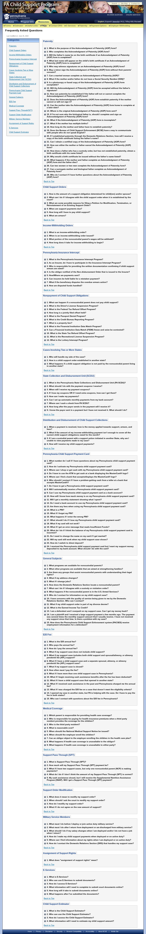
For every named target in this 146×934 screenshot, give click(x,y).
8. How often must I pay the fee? (62, 670)
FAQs (44, 26)
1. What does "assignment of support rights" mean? (72, 860)
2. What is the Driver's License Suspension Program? (72, 306)
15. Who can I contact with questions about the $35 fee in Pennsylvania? (82, 698)
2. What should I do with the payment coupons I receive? (74, 386)
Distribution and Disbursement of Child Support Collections (22, 85)
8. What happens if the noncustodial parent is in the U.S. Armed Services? (83, 592)
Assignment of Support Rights (21, 123)
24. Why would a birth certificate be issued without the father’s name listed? (84, 156)
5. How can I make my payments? (63, 396)
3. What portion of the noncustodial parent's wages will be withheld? (80, 239)
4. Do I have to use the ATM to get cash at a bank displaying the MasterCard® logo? (87, 473)
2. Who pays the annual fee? (61, 645)
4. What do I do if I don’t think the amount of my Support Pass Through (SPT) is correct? (90, 774)
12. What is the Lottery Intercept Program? (67, 340)
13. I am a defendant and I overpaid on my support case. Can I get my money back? (87, 611)
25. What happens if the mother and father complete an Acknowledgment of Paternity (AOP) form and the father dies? (88, 161)
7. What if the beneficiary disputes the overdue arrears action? (77, 282)
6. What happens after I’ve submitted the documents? (73, 894)
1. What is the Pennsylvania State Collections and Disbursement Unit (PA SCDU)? (86, 383)
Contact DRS (56, 26)
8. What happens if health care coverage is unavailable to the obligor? (81, 741)
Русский (137, 22)
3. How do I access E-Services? (62, 884)
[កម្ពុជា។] (116, 22)
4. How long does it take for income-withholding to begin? (75, 242)
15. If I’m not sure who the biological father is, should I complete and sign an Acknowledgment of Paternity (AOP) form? (84, 115)
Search (114, 4)
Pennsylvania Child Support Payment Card (20, 91)
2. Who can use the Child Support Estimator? (69, 914)
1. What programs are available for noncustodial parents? (75, 565)
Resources (43, 22)
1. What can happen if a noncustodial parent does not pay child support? (82, 302)
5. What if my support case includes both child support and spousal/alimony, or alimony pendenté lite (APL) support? (90, 656)
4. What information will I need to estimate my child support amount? (80, 921)
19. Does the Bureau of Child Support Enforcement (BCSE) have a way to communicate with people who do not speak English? (89, 131)
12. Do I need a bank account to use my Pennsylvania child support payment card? (87, 503)
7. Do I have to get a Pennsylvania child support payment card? (78, 486)
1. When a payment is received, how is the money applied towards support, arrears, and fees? (89, 428)
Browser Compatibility (74, 931)
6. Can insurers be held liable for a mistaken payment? (73, 279)
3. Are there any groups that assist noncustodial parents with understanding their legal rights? (89, 573)
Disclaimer (49, 931)
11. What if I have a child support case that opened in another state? (80, 680)
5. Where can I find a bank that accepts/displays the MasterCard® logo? (82, 477)
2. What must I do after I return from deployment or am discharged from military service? (89, 827)
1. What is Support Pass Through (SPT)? (66, 762)
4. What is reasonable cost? (60, 728)
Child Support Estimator (19, 132)
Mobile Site (114, 931)
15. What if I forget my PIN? (60, 513)
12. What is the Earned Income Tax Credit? (67, 608)
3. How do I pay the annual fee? (62, 648)
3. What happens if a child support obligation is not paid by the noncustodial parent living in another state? (91, 365)
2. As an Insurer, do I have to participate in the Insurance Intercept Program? (84, 263)
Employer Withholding (120, 26)
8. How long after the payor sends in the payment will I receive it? (78, 406)
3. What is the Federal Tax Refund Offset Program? (71, 309)
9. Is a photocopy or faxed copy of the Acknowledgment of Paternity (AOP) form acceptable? (85, 83)
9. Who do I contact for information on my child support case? (77, 595)
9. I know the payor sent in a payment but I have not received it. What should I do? (87, 410)
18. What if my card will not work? (63, 523)
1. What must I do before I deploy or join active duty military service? (80, 824)
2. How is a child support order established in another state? (76, 360)
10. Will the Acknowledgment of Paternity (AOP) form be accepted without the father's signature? (88, 89)
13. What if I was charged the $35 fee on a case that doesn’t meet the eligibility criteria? (89, 689)
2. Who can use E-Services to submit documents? (71, 880)
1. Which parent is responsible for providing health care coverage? (79, 715)
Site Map (124, 4)
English (101, 22)
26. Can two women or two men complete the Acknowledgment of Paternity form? (86, 166)
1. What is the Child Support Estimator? (66, 911)
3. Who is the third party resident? (63, 724)
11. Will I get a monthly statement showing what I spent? (74, 499)
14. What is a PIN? (55, 510)
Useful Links (32, 26)
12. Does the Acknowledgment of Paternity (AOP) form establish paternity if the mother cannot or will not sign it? (89, 100)
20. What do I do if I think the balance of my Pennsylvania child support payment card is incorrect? (90, 531)
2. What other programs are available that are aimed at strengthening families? (85, 569)
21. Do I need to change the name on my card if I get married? (77, 536)
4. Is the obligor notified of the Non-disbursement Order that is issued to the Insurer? (88, 272)
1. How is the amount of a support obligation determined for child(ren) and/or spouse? (89, 194)
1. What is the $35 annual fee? (61, 641)
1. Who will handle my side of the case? (66, 357)
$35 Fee (12, 102)
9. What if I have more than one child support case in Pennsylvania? (80, 673)
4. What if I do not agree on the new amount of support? (74, 807)
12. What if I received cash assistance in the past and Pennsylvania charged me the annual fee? (91, 685)
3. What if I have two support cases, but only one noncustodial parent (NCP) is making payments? (89, 769)
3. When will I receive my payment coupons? (68, 389)
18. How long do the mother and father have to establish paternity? (79, 127)
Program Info (27, 22)
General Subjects (16, 97)
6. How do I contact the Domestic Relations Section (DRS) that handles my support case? (90, 843)
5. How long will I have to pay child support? (68, 212)
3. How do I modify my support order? (65, 804)
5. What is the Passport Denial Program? (66, 316)
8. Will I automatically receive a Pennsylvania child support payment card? (83, 489)
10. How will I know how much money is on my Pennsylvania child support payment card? (90, 496)
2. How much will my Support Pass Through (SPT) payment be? (77, 765)
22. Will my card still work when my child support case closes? (77, 539)
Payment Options (99, 26)
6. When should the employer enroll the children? (71, 735)
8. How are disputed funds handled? (64, 285)
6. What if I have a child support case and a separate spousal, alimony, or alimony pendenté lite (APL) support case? (86, 662)
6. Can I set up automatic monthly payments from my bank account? (80, 400)
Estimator (19, 26)
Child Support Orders (17, 50)
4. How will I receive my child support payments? (70, 444)
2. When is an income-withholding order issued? (70, 236)
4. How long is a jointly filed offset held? (66, 313)
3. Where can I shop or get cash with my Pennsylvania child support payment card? (87, 470)
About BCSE (102, 931)
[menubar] (116, 15)
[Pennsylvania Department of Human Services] (16, 16)
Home (11, 22)
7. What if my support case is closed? (65, 667)
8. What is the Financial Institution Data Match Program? (74, 326)
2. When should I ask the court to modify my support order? (76, 800)
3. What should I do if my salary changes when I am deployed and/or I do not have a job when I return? (89, 832)
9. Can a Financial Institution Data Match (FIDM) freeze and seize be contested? (85, 330)
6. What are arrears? (56, 215)
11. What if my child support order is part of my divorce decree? (78, 604)
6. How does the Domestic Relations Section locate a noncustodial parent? (83, 585)
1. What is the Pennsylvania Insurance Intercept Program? (75, 259)
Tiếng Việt (129, 22)
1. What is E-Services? (57, 877)
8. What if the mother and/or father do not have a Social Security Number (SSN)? (86, 79)
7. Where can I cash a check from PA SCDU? (68, 403)
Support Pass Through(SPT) (21, 110)
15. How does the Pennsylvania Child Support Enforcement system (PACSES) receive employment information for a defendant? (88, 623)
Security (59, 931)
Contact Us (135, 4)
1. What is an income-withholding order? (66, 232)
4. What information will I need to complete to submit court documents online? (85, 887)
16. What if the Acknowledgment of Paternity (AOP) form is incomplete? (81, 120)
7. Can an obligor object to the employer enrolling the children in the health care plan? (89, 738)
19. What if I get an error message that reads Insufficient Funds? (78, 527)
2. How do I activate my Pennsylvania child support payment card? (79, 466)
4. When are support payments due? (64, 209)
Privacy (38, 931)
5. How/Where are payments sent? (63, 275)
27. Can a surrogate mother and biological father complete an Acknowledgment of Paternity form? (86, 170)
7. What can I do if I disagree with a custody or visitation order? (78, 588)
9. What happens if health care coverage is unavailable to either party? (81, 745)
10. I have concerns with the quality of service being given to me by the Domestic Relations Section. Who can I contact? (86, 599)
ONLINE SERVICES (133, 15)
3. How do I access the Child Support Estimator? (70, 917)
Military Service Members (19, 119)
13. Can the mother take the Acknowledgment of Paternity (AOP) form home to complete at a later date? (91, 106)
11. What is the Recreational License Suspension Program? (75, 336)
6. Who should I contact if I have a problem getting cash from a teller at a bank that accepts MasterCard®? (87, 481)
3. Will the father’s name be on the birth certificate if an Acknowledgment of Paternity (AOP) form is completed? (88, 56)
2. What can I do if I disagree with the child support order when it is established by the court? (89, 198)
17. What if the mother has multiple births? (67, 123)
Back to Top (49, 181)
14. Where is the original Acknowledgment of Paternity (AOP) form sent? (82, 111)
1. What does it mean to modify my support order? (71, 797)
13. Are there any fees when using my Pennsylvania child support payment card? (86, 506)
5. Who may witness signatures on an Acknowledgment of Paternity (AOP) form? (86, 66)
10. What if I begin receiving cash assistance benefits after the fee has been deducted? (89, 677)
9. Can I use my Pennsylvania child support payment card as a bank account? (85, 493)
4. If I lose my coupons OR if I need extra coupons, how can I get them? (81, 393)
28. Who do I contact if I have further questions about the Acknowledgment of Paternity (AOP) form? (89, 176)
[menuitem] (116, 15)
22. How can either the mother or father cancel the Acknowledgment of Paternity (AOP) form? (89, 146)
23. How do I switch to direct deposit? (65, 543)
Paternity (83, 26)
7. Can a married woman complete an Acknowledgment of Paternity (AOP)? (83, 75)
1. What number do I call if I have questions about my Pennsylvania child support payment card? (91, 462)
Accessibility (90, 931)
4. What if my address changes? (62, 578)
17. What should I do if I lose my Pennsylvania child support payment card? (83, 520)
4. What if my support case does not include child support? (76, 652)
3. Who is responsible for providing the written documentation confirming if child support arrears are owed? (90, 267)
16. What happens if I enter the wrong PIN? (67, 517)
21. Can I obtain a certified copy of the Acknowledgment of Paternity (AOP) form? (86, 142)
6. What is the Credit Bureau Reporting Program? (70, 319)
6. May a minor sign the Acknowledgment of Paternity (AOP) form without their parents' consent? (89, 71)
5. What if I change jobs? (59, 581)
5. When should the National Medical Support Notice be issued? (78, 731)
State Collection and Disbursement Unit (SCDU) (20, 78)
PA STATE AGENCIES (115, 15)
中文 (122, 22)
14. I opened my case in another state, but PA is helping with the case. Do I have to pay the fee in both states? (91, 694)
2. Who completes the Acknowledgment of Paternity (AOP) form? (78, 51)
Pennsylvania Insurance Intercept (23, 59)
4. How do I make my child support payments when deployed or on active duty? (85, 836)
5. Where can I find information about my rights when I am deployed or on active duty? (89, 840)
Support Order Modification (20, 115)
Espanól (108, 22)
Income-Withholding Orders (20, 55)
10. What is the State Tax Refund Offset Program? (71, 333)
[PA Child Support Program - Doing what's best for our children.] (31, 6)
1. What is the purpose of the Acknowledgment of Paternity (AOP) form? (82, 48)
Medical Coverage (16, 106)
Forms (8, 26)
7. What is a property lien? (59, 323)
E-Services (71, 26)
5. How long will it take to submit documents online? (72, 890)
